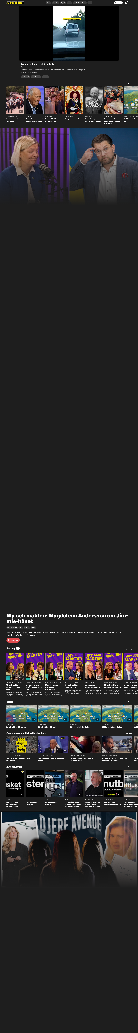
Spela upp (14, 640)
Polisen (45, 77)
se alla (129, 83)
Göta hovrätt (36, 77)
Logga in (118, 3)
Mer (90, 3)
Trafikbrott (25, 77)
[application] (69, 33)
